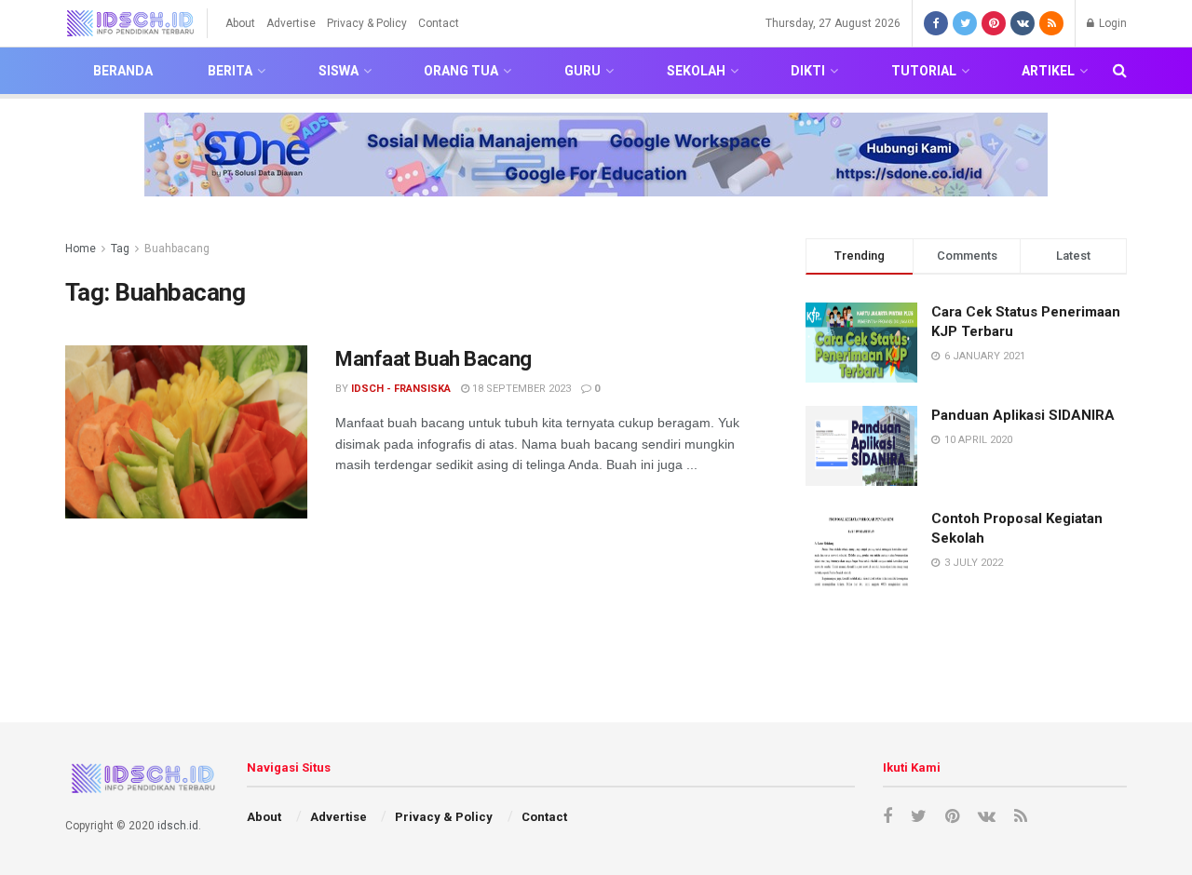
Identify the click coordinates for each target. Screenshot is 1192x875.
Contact (438, 23)
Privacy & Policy (367, 23)
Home (80, 248)
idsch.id (177, 825)
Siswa (338, 70)
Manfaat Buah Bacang (433, 358)
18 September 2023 (520, 389)
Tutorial (923, 70)
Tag (120, 248)
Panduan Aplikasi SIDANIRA (1023, 415)
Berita (230, 70)
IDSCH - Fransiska (401, 389)
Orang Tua (461, 70)
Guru (582, 70)
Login (1111, 23)
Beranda (123, 70)
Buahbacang (177, 248)
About (240, 23)
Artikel (1048, 70)
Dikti (808, 70)
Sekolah (696, 70)
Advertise (291, 23)
